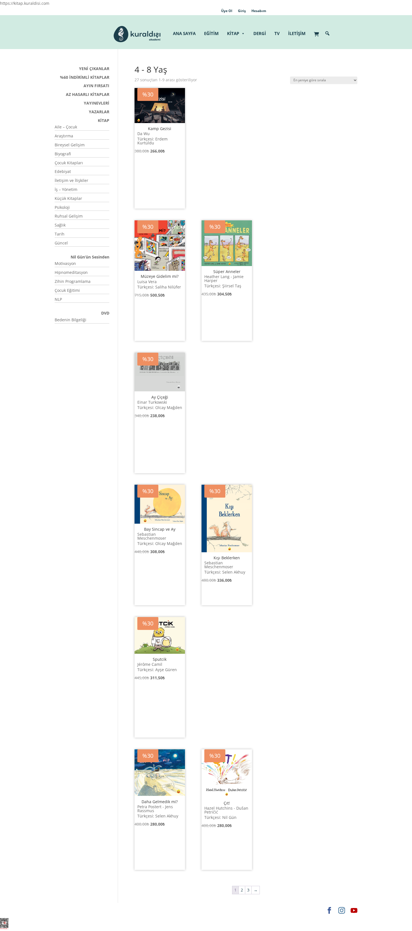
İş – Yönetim (66, 189)
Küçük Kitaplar (68, 198)
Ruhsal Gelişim (69, 216)
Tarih (59, 234)
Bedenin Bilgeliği (70, 319)
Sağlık (60, 225)
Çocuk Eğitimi (67, 290)
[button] (327, 33)
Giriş (242, 10)
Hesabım (258, 10)
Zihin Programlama (73, 281)
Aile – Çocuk (66, 127)
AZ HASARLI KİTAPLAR (87, 94)
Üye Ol (226, 10)
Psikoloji (62, 207)
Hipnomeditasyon (71, 272)
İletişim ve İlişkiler (71, 180)
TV (277, 33)
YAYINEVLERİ (96, 103)
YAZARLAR (99, 111)
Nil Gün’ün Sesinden (90, 257)
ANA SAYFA (184, 33)
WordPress (142, 910)
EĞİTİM (211, 33)
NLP (58, 299)
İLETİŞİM (296, 33)
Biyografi (63, 153)
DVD (105, 313)
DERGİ (259, 33)
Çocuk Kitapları (69, 162)
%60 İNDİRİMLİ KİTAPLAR (84, 77)
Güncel (61, 243)
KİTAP (233, 33)
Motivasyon (65, 263)
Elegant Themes (70, 910)
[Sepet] (318, 31)
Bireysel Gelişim (70, 144)
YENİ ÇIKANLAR (94, 68)
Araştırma (64, 135)
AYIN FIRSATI (96, 85)
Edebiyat (63, 171)
